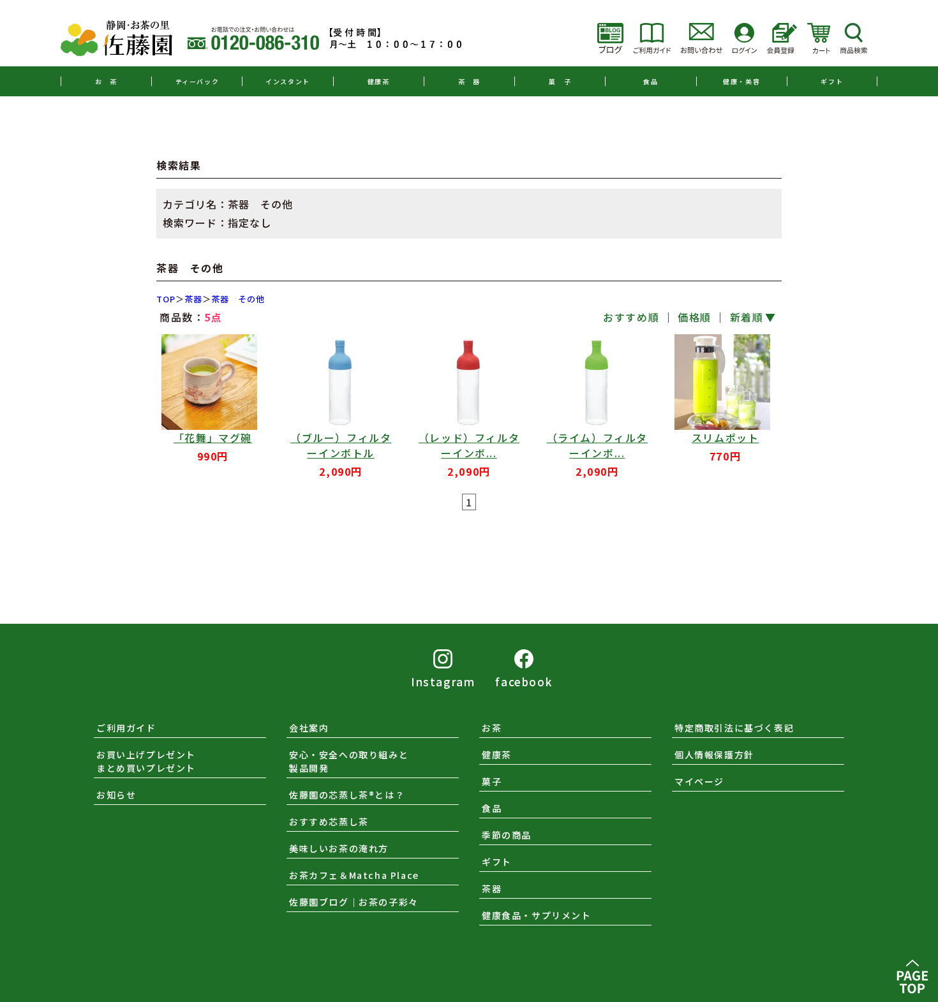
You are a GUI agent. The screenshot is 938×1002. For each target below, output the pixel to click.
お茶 (492, 727)
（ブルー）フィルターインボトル (340, 445)
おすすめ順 (631, 317)
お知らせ (116, 794)
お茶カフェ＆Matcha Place (354, 875)
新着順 (747, 317)
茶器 (193, 299)
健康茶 (379, 81)
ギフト (832, 81)
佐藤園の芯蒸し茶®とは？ (347, 794)
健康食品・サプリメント (537, 915)
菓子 (492, 781)
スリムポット (725, 437)
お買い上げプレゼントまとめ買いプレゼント (146, 761)
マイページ (699, 781)
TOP (165, 299)
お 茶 (106, 81)
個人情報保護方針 (714, 754)
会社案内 (309, 727)
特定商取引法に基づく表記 (734, 727)
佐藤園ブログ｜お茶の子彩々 (354, 901)
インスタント (287, 81)
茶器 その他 (238, 299)
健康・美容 (741, 81)
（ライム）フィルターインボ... (597, 445)
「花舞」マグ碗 (213, 437)
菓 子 (560, 81)
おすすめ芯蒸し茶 (329, 821)
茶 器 (469, 81)
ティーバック (197, 81)
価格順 (694, 317)
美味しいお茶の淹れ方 (339, 848)
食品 (650, 81)
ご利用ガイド (126, 727)
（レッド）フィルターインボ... (469, 445)
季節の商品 (507, 835)
